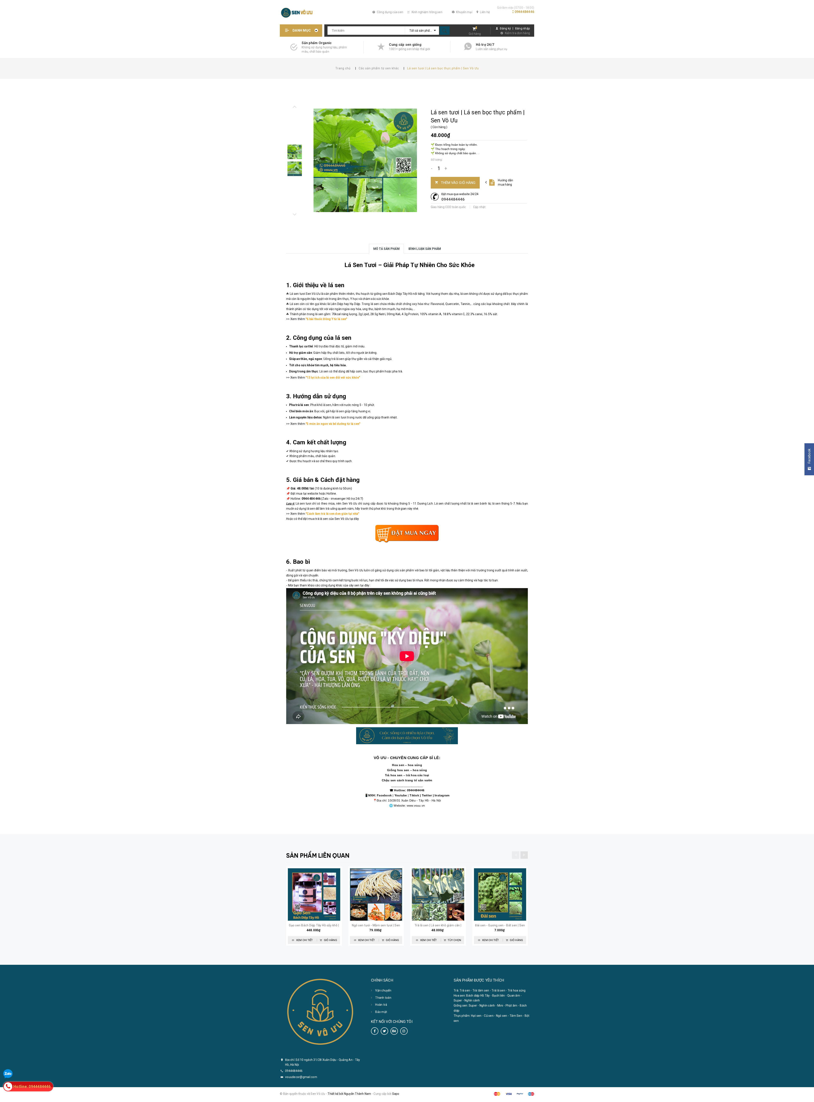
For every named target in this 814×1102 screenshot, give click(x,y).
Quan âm (513, 995)
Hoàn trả (381, 1004)
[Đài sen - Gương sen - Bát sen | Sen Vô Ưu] (500, 894)
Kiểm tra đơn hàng (517, 33)
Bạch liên (498, 995)
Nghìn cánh (472, 1000)
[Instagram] (404, 1031)
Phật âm (511, 1005)
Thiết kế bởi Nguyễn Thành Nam (349, 1093)
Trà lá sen (498, 990)
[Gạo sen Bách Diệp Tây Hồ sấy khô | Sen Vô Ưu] (314, 894)
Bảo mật (381, 1012)
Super (458, 1000)
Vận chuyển (383, 990)
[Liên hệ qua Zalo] (8, 1074)
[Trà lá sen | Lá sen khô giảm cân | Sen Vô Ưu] (438, 894)
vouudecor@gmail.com (301, 1077)
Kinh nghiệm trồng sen (426, 12)
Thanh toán (383, 997)
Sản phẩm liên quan (317, 855)
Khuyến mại (464, 12)
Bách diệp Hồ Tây (478, 995)
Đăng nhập (522, 28)
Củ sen (488, 1015)
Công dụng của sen (389, 12)
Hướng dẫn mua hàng (505, 182)
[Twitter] (384, 1031)
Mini (500, 1005)
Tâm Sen (516, 1015)
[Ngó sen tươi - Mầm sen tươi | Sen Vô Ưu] (376, 894)
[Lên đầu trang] (808, 1096)
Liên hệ (484, 12)
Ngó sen (501, 1015)
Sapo (395, 1093)
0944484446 (524, 12)
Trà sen (465, 990)
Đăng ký (505, 28)
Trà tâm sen (481, 990)
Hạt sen (476, 1015)
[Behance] (394, 1031)
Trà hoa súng (517, 990)
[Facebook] (374, 1031)
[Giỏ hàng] (473, 29)
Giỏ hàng (475, 33)
